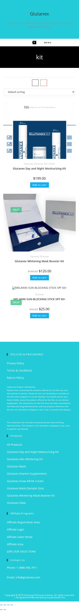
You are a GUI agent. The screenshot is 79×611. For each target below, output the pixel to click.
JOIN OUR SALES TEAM (21, 551)
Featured (28, 163)
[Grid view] (35, 83)
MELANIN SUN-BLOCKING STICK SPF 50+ (39, 299)
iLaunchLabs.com (56, 597)
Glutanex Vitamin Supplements (27, 473)
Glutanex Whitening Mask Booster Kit (39, 261)
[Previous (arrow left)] (1, 609)
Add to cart (39, 185)
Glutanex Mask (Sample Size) (25, 488)
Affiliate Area (15, 544)
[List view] (43, 83)
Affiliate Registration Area (23, 522)
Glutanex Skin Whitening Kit (25, 459)
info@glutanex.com (28, 577)
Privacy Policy (15, 363)
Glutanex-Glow (16, 503)
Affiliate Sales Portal (19, 537)
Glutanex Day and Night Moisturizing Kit (39, 168)
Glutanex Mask (16, 466)
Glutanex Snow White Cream (25, 481)
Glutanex (39, 13)
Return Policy (15, 377)
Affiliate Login (15, 529)
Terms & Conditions (19, 370)
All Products (14, 444)
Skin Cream (49, 163)
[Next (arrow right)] (4, 609)
